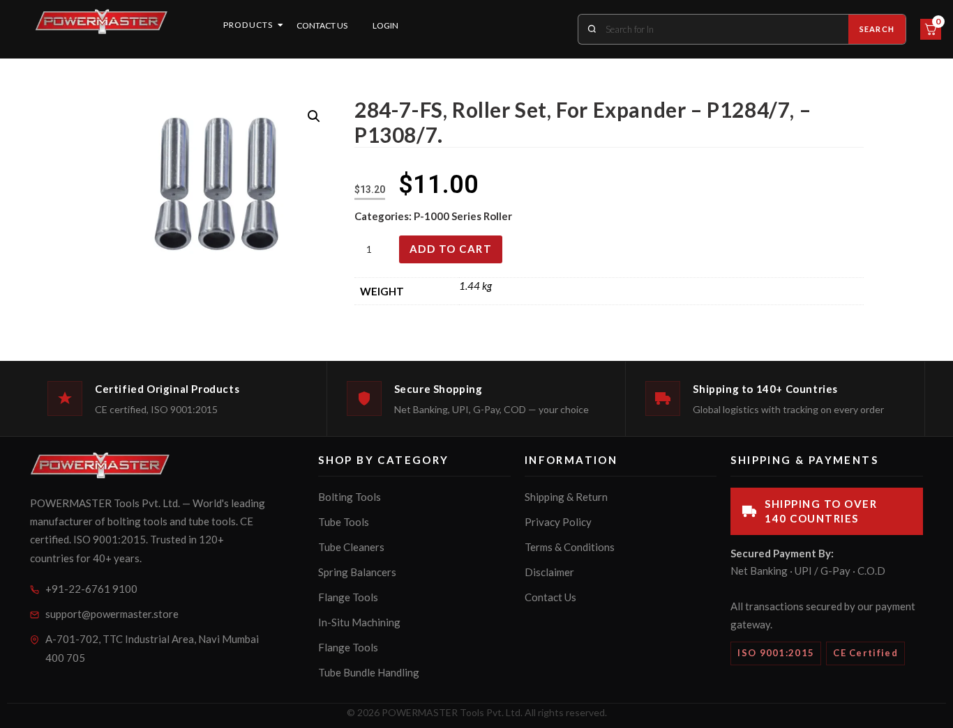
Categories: (384, 216)
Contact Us (322, 25)
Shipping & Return (566, 496)
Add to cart (451, 248)
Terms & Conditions (570, 547)
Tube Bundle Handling (368, 672)
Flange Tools (348, 597)
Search (877, 28)
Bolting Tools (349, 496)
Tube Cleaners (351, 547)
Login (385, 25)
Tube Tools (343, 522)
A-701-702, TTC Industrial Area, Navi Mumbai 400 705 (152, 648)
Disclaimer (549, 572)
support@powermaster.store (112, 613)
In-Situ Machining (359, 622)
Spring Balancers (357, 572)
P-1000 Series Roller (463, 216)
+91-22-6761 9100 (91, 588)
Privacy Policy (558, 522)
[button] (314, 116)
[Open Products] (280, 25)
